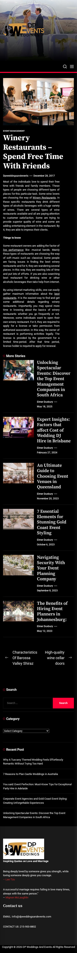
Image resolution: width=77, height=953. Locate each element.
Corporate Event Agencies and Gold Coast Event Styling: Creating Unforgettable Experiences (35, 800)
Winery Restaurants (44, 197)
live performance (13, 249)
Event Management (14, 131)
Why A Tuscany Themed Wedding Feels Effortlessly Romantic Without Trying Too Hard (33, 761)
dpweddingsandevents (15, 175)
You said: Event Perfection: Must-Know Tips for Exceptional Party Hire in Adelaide (37, 786)
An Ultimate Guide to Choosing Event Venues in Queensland (52, 476)
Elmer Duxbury (45, 401)
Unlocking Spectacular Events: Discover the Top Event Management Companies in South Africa (53, 379)
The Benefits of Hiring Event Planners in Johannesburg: (52, 611)
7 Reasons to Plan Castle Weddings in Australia (30, 774)
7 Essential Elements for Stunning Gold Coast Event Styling (51, 522)
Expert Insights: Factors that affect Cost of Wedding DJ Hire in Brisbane (54, 430)
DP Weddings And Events (37, 946)
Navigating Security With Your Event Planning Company (51, 568)
